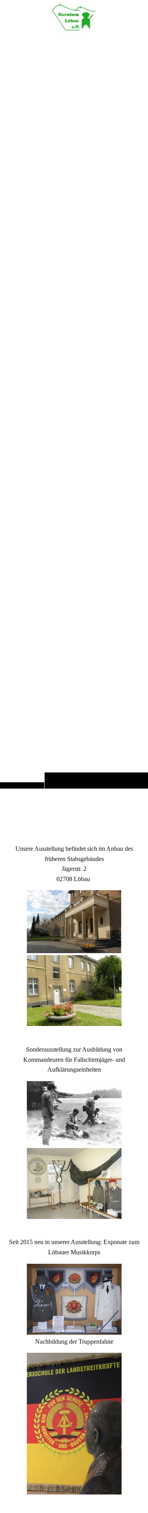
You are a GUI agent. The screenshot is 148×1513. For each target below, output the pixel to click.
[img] (74, 409)
